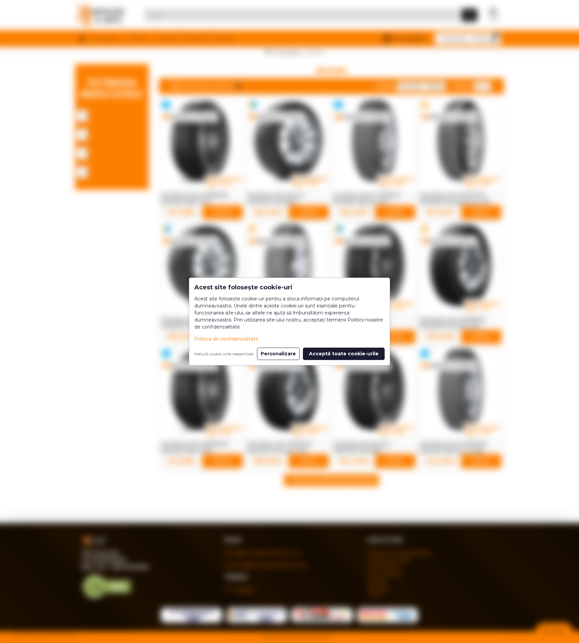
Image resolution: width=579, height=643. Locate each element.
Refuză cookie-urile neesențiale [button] (223, 353)
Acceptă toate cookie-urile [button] (344, 354)
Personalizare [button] (278, 354)
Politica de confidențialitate (226, 339)
